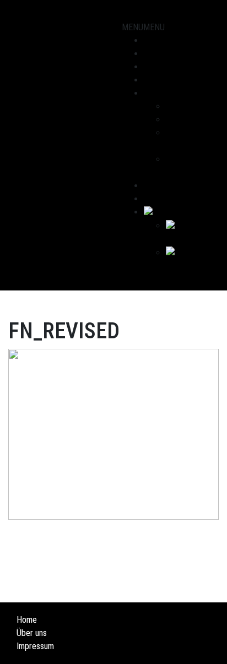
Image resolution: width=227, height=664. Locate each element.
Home (27, 619)
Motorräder (163, 53)
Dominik (179, 106)
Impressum (35, 646)
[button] (143, 27)
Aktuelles (160, 80)
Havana (178, 119)
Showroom (162, 40)
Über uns (159, 93)
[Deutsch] (162, 212)
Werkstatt (161, 67)
